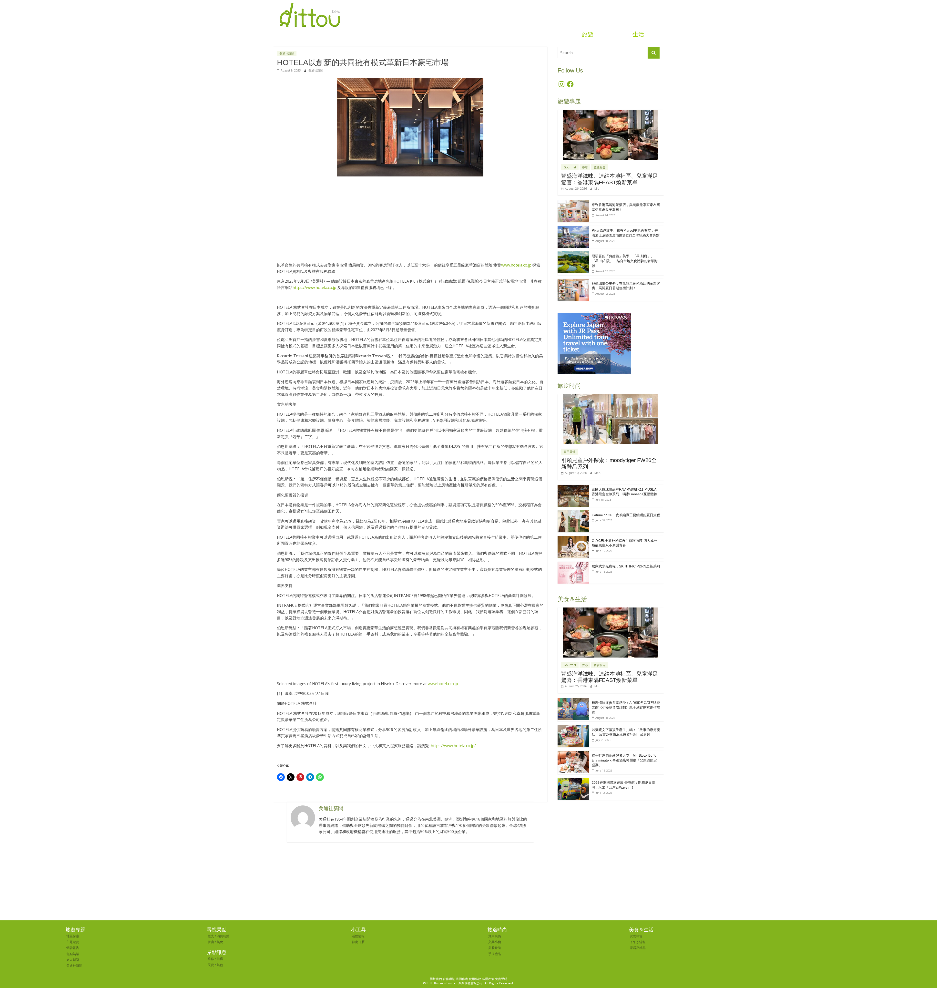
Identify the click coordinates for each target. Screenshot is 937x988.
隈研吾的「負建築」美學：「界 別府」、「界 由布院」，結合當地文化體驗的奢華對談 (625, 261)
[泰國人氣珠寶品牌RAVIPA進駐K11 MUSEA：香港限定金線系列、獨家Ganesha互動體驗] (573, 487)
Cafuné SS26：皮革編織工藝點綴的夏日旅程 (626, 515)
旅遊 (587, 34)
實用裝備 (569, 452)
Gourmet (570, 167)
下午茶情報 (638, 942)
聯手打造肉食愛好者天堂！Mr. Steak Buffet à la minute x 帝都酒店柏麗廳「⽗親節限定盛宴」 (624, 760)
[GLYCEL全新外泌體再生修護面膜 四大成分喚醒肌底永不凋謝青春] (573, 538)
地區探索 (72, 936)
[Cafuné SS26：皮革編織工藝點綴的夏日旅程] (573, 513)
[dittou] (310, 3)
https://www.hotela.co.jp (314, 287)
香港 (585, 167)
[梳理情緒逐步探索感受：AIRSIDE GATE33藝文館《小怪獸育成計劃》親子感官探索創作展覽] (573, 700)
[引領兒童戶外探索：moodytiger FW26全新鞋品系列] (610, 396)
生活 (638, 34)
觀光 (211, 936)
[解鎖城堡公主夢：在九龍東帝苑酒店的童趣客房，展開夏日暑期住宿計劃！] (573, 281)
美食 (220, 942)
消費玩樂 (223, 936)
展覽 (211, 965)
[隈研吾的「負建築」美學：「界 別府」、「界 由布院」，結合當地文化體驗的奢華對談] (573, 254)
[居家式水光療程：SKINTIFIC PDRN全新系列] (573, 564)
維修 (211, 959)
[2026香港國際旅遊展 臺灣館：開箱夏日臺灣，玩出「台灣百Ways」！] (573, 780)
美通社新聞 (286, 53)
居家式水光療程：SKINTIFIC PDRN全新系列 (626, 566)
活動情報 (358, 936)
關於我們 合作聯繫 (442, 979)
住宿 (211, 942)
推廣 (220, 959)
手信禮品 (494, 954)
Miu (596, 188)
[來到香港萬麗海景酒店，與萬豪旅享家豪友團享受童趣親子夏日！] (573, 202)
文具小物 (494, 942)
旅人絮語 (72, 959)
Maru (597, 473)
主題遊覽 (72, 942)
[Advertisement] (410, 217)
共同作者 (462, 979)
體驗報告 (599, 167)
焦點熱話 (72, 954)
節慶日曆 (358, 942)
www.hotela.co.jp (516, 265)
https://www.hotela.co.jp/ (453, 745)
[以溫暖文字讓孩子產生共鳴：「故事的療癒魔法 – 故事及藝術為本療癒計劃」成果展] (573, 727)
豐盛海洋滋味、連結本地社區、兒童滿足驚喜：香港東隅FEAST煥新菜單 (609, 179)
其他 (220, 965)
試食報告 (636, 936)
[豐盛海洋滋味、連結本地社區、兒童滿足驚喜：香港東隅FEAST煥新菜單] (610, 112)
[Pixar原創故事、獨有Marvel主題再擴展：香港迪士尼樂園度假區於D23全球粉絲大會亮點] (573, 228)
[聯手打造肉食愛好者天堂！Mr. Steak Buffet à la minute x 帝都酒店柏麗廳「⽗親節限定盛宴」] (573, 753)
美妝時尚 (494, 948)
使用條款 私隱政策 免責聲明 (488, 979)
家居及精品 (638, 948)
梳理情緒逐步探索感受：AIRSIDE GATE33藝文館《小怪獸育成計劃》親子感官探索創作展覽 (626, 707)
